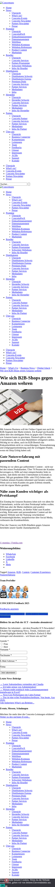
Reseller (9, 55)
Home (9, 7)
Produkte (10, 29)
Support (15, 158)
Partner (9, 113)
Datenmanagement (20, 39)
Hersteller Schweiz (20, 100)
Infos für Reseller (20, 68)
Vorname (5, 649)
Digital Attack (43, 368)
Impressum (17, 153)
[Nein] (6, 886)
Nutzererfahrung (7, 575)
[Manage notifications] (6, 880)
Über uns (10, 131)
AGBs (15, 155)
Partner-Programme (21, 63)
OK (2, 885)
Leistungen (17, 142)
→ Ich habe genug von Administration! (18, 687)
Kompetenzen (18, 139)
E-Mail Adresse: (8, 661)
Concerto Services (20, 60)
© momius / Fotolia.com (11, 542)
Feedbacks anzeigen (9, 609)
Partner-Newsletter (20, 23)
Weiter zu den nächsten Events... (15, 717)
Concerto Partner (19, 118)
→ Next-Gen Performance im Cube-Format (20, 695)
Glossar (15, 150)
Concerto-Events (19, 18)
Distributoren (12, 71)
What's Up (13, 368)
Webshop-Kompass (21, 44)
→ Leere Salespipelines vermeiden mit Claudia (21, 684)
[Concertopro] (7, 2)
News (8, 10)
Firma (2, 666)
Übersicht (16, 13)
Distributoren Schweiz (22, 76)
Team (14, 145)
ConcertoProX (18, 34)
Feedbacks (17, 147)
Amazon (11, 572)
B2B (18, 572)
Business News (28, 368)
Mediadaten (17, 89)
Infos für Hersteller (20, 110)
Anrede (4, 641)
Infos (14, 92)
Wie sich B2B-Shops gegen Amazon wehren (20, 370)
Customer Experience (40, 572)
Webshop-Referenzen (22, 47)
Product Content (19, 50)
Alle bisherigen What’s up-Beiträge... (17, 702)
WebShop (16, 42)
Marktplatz (17, 52)
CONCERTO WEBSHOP (12, 614)
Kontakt (15, 160)
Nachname (6, 655)
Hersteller (10, 94)
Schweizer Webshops (22, 65)
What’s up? (17, 15)
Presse (15, 26)
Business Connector (21, 137)
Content (25, 572)
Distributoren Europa (21, 79)
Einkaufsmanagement (22, 36)
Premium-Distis (19, 81)
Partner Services (19, 87)
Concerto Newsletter (21, 21)
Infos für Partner (19, 129)
